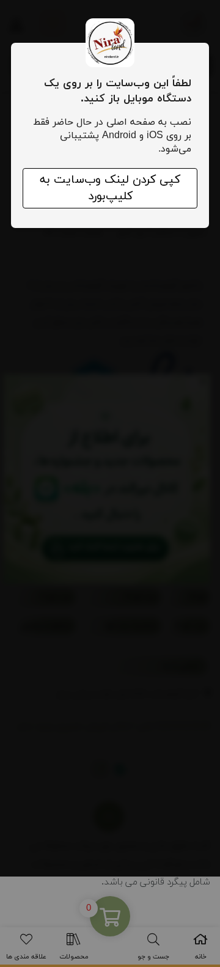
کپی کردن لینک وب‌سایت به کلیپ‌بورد (110, 188)
